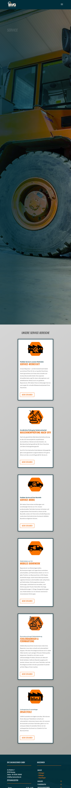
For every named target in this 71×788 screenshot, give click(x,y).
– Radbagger (40, 775)
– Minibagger (40, 773)
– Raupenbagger (41, 778)
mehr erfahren (27, 395)
